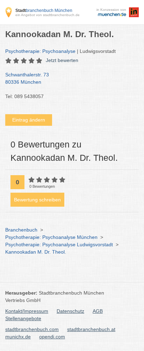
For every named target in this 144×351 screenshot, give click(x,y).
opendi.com (52, 336)
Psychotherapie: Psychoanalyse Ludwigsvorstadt (59, 244)
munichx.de (18, 336)
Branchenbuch (21, 230)
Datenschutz (70, 311)
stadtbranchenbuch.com (32, 329)
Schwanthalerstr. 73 (27, 78)
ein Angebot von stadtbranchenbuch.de (47, 15)
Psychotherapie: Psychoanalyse (40, 51)
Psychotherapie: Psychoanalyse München (51, 237)
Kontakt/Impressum (26, 311)
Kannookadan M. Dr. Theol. (35, 252)
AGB (98, 311)
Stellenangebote (23, 318)
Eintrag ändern (28, 120)
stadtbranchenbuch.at (91, 329)
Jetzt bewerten (62, 60)
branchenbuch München (43, 10)
